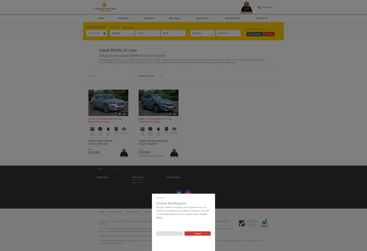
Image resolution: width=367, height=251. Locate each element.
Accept (197, 233)
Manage (169, 233)
